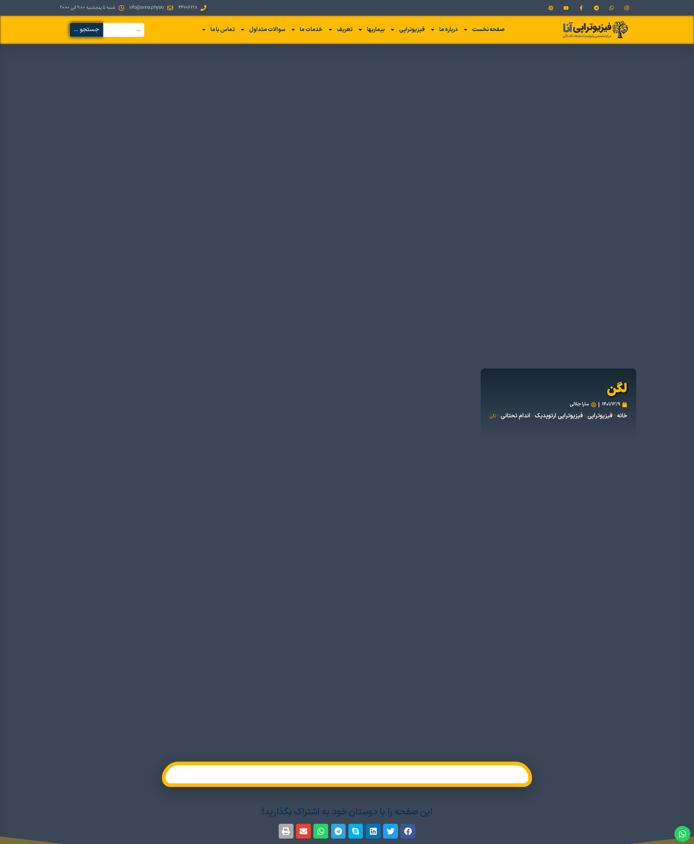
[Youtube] (566, 8)
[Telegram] (596, 8)
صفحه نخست (488, 29)
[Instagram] (626, 8)
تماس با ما (222, 29)
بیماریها (376, 29)
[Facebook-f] (581, 8)
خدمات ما (311, 29)
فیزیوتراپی (412, 29)
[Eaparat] (550, 8)
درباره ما (448, 29)
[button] (407, 831)
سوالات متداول (267, 29)
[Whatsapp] (611, 8)
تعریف (344, 29)
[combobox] (124, 29)
